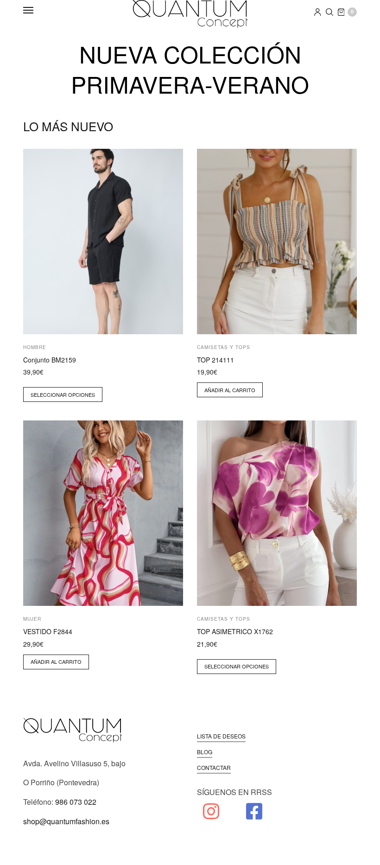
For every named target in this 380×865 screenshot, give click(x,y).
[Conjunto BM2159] (103, 241)
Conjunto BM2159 (49, 359)
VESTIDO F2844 (47, 631)
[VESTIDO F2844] (103, 513)
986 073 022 (75, 801)
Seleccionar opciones (63, 394)
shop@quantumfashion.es (66, 821)
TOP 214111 (215, 359)
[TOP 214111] (277, 241)
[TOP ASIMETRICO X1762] (277, 513)
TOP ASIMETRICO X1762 (235, 631)
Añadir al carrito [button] (229, 390)
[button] (221, 736)
